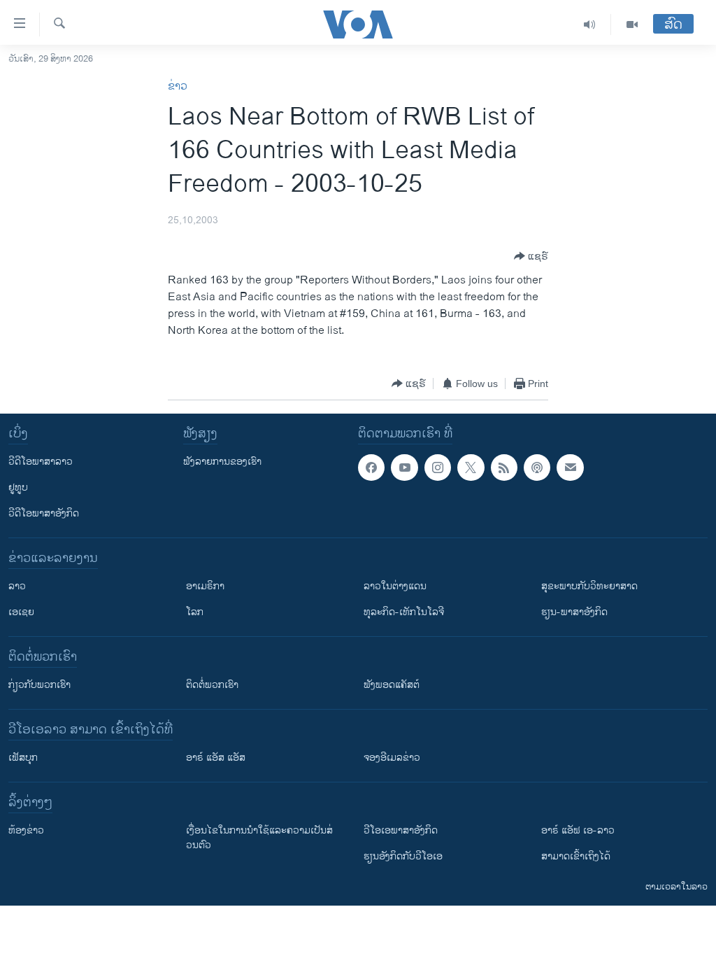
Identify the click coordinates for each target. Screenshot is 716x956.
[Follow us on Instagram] (437, 467)
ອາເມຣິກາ (205, 586)
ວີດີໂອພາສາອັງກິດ (43, 513)
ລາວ (17, 586)
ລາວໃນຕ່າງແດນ (395, 586)
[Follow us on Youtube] (404, 467)
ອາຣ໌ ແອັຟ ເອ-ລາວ (578, 830)
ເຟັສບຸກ (23, 757)
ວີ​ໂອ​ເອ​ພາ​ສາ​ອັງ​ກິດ (401, 830)
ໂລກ (194, 612)
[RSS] (504, 467)
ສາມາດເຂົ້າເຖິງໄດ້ (575, 856)
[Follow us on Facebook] (371, 467)
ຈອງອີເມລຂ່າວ (392, 757)
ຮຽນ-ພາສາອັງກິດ (574, 612)
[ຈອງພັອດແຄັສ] (570, 467)
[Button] (531, 256)
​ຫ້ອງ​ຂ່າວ (26, 830)
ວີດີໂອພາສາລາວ (40, 461)
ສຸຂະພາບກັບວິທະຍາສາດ (589, 586)
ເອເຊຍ (21, 612)
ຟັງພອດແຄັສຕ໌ (392, 684)
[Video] (632, 24)
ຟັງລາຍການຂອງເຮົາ (222, 461)
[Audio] (589, 24)
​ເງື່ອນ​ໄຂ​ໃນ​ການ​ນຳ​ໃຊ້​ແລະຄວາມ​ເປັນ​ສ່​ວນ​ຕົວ (259, 837)
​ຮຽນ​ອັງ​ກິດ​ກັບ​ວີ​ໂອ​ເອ (403, 856)
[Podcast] (537, 467)
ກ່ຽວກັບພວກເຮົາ (39, 684)
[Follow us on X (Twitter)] (470, 467)
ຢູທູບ (18, 487)
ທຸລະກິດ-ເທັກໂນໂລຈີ (404, 612)
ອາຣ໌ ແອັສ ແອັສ (215, 757)
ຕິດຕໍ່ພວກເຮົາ (212, 684)
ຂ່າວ (177, 86)
